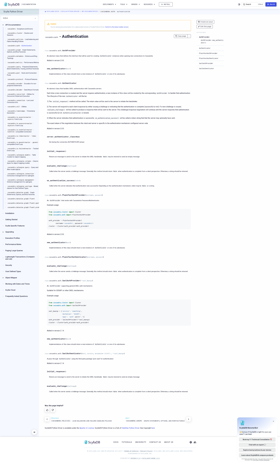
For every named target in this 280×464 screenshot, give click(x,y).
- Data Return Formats (23, 90)
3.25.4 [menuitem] (5, 18)
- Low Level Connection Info (20, 101)
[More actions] (189, 36)
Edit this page (205, 26)
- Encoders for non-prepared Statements (22, 84)
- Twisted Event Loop (22, 149)
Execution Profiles (12, 238)
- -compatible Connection (20, 131)
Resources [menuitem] (148, 4)
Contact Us (155, 442)
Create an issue (206, 22)
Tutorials (127, 442)
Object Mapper (11, 278)
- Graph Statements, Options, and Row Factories (21, 51)
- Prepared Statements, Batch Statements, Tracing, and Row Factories (23, 68)
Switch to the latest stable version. (117, 27)
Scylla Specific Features (15, 226)
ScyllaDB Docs (53, 11)
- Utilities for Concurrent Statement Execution (20, 95)
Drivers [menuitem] (134, 4)
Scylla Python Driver (70, 11)
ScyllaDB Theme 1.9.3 (151, 458)
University (140, 442)
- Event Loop (20, 118)
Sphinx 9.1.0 (135, 458)
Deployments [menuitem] (108, 4)
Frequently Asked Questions (16, 296)
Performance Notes (13, 244)
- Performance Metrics (23, 62)
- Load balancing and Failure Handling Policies (22, 40)
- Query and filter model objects (22, 168)
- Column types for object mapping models (22, 162)
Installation (9, 213)
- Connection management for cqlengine (21, 175)
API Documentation (90, 11)
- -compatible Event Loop (23, 143)
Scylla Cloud (10, 290)
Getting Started (11, 220)
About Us (168, 442)
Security (8, 265)
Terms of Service (131, 451)
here (153, 428)
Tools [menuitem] (122, 4)
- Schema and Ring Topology (22, 57)
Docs (116, 442)
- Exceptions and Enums (20, 29)
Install (167, 4)
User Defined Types (13, 271)
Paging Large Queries (14, 251)
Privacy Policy (146, 451)
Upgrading (9, 232)
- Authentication (20, 46)
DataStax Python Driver (130, 428)
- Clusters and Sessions (20, 34)
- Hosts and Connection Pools (22, 74)
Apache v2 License (87, 428)
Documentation (29, 4)
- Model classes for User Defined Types (22, 187)
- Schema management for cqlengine (21, 181)
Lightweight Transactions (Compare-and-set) (20, 258)
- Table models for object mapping (21, 156)
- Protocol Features (22, 79)
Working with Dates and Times (17, 284)
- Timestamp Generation (21, 112)
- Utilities (17, 107)
